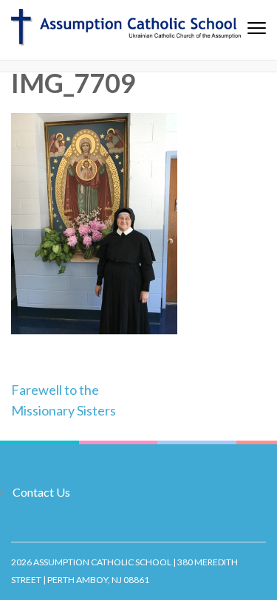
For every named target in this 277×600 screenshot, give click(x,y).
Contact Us (41, 492)
